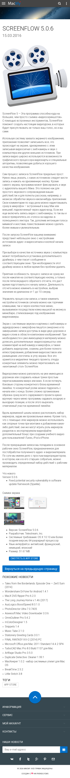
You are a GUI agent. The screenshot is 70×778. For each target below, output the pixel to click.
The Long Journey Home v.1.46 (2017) (26, 600)
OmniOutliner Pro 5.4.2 (17, 617)
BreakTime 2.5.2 (14, 669)
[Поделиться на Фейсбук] (20, 759)
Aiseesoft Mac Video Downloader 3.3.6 (27, 613)
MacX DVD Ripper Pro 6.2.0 (20, 595)
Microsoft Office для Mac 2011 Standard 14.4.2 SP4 (34, 644)
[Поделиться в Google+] (36, 759)
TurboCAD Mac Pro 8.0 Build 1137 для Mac (29, 648)
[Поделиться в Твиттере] (28, 759)
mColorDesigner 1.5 (16, 622)
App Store (10, 684)
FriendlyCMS (42, 774)
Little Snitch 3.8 (13, 673)
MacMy (27, 769)
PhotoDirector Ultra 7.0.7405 (21, 609)
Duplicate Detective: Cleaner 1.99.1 (24, 657)
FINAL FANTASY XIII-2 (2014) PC (23, 639)
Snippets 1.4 (12, 626)
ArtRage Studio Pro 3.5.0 (19, 652)
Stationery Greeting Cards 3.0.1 (22, 635)
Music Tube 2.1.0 (14, 631)
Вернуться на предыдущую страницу (31, 569)
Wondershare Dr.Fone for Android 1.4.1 (26, 591)
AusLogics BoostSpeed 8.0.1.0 (22, 604)
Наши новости (12, 742)
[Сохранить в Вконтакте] (11, 759)
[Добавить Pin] (44, 759)
